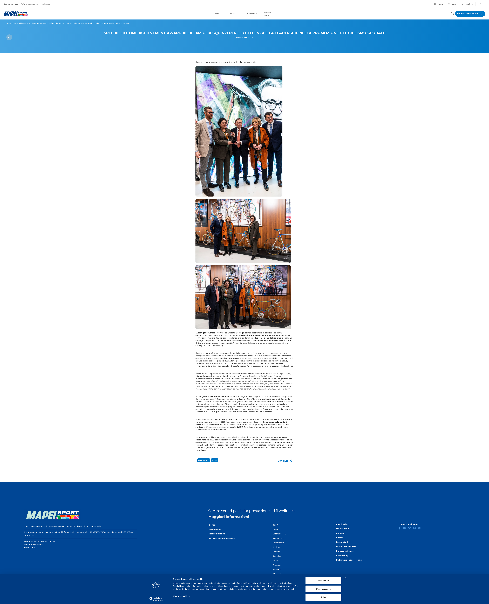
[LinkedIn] (420, 528)
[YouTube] (405, 528)
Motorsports (278, 538)
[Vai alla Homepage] (61, 13)
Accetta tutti (323, 580)
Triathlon (277, 565)
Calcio (275, 529)
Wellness (277, 569)
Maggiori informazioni (228, 516)
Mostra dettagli (180, 596)
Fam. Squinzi (203, 460)
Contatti (452, 4)
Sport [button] (216, 14)
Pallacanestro (278, 543)
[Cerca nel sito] (452, 13)
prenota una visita (468, 14)
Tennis (276, 560)
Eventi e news (267, 13)
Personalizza (322, 589)
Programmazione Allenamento (222, 538)
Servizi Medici (215, 529)
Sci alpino (277, 556)
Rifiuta (323, 597)
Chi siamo (438, 4)
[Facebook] (400, 528)
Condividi (284, 460)
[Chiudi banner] (345, 578)
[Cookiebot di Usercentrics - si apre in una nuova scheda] (156, 599)
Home (8, 23)
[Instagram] (415, 528)
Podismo (276, 547)
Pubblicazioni (251, 14)
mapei (214, 460)
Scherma (276, 552)
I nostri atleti (467, 4)
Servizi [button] (232, 14)
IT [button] (480, 4)
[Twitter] (410, 528)
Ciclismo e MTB (279, 534)
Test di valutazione (217, 534)
